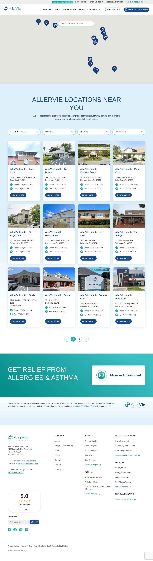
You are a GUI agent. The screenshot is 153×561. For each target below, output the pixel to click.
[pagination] (66, 339)
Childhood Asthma (93, 482)
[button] (95, 43)
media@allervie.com (15, 472)
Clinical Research (134, 2)
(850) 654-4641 (61, 307)
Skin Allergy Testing (123, 482)
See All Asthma (91, 494)
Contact (58, 460)
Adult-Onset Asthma (93, 477)
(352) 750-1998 (94, 252)
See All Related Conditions (126, 455)
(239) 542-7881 (23, 189)
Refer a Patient (95, 2)
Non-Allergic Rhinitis (124, 450)
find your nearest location (28, 463)
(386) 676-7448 (94, 189)
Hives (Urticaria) (122, 441)
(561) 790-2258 (61, 248)
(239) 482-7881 (59, 189)
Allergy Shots (120, 467)
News (57, 450)
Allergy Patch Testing (124, 472)
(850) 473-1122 (129, 315)
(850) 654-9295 (59, 311)
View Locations (114, 9)
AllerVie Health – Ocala (22, 295)
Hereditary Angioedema (125, 445)
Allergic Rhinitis (91, 441)
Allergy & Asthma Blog (64, 445)
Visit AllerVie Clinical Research (85, 406)
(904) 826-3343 (25, 248)
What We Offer (50, 10)
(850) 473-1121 (131, 311)
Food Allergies (91, 445)
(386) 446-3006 (131, 184)
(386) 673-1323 (96, 184)
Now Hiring (80, 2)
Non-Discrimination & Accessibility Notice (51, 546)
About (57, 441)
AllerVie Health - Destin (58, 295)
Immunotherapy (122, 477)
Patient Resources (88, 10)
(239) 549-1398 (25, 184)
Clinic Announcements (62, 2)
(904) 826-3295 (23, 252)
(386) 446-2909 (129, 189)
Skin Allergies (90, 460)
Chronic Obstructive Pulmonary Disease (98, 487)
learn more (18, 195)
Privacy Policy (13, 546)
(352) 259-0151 (131, 248)
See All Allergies (91, 464)
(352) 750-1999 (96, 248)
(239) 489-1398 (61, 184)
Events (57, 455)
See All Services (121, 486)
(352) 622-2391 (23, 314)
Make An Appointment (138, 9)
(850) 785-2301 (94, 315)
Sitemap (58, 469)
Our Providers (69, 10)
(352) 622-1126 (25, 310)
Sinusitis (88, 455)
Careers (58, 464)
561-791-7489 (59, 252)
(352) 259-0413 (129, 252)
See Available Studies (124, 499)
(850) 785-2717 (96, 311)
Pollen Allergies (91, 450)
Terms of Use (26, 546)
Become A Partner (114, 2)
